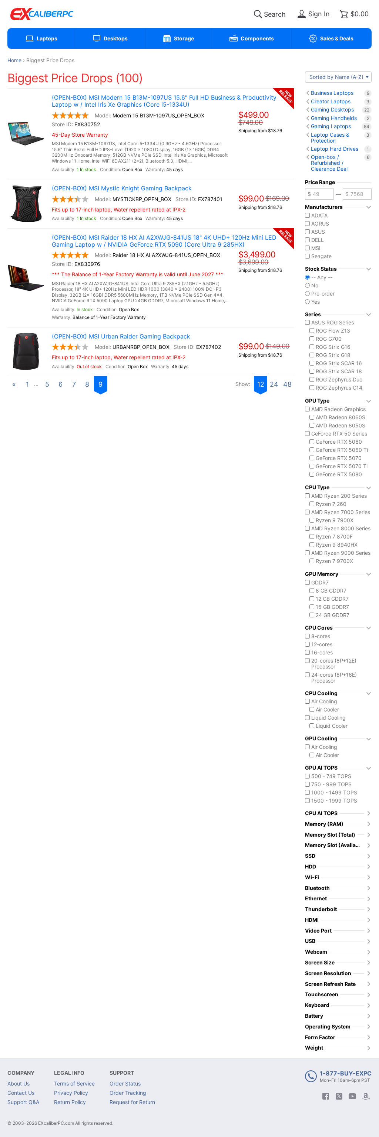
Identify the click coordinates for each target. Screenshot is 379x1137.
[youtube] (352, 1096)
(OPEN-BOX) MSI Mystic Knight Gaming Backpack (122, 188)
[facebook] (326, 1096)
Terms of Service (74, 1083)
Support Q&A (23, 1102)
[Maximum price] (357, 194)
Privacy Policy (71, 1093)
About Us (18, 1083)
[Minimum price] (319, 194)
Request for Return (132, 1102)
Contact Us (20, 1093)
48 (287, 384)
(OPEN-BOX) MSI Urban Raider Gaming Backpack (121, 336)
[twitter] (339, 1096)
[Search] (258, 14)
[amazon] (366, 1096)
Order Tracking (128, 1093)
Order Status (125, 1083)
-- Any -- (321, 277)
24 (274, 384)
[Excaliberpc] (41, 14)
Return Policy (70, 1102)
